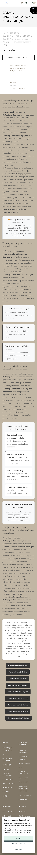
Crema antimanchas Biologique (18, 718)
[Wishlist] (26, 3)
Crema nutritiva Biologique (18, 678)
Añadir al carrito (18, 88)
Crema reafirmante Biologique (18, 711)
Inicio (4, 33)
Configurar (18, 849)
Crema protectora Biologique (17, 685)
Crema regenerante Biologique (18, 705)
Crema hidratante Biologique (17, 665)
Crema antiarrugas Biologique (18, 698)
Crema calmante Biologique (18, 672)
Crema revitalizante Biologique (18, 692)
